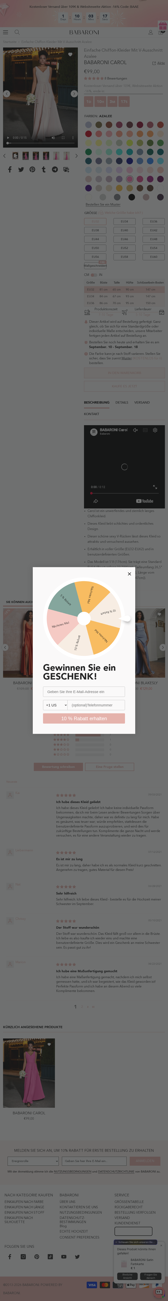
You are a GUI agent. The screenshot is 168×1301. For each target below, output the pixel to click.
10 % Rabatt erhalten (84, 718)
